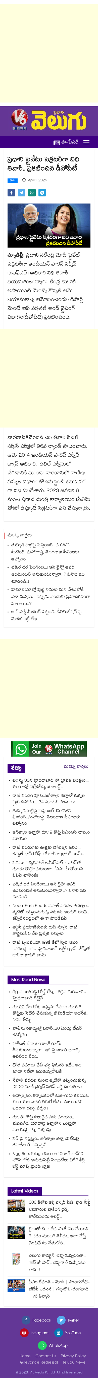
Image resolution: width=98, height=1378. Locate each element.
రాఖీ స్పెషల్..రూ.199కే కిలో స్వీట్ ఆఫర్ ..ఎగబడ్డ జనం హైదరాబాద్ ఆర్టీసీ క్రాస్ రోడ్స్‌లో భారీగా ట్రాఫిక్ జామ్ (51, 949)
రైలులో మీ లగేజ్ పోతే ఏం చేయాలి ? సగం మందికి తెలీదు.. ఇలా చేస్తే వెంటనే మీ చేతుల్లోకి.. (58, 1236)
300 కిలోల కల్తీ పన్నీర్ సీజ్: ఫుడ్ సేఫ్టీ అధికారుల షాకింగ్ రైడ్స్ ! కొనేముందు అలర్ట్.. (59, 1210)
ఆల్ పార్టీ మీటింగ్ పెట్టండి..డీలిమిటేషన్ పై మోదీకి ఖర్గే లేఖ (46, 616)
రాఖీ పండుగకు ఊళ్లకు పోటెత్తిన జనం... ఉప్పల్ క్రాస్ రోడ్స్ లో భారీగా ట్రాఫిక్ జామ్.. (48, 851)
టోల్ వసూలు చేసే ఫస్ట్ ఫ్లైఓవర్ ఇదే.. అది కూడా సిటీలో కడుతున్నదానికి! (47, 1069)
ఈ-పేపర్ (70, 142)
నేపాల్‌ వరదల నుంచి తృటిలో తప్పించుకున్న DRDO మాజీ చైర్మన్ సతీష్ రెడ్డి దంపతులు (49, 1084)
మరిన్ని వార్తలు (76, 767)
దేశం (12, 181)
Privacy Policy (73, 1356)
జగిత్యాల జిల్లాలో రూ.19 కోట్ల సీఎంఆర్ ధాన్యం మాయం (51, 836)
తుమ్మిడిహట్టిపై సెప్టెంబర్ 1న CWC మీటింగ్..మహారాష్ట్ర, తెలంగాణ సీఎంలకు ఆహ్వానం (45, 552)
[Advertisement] (49, 53)
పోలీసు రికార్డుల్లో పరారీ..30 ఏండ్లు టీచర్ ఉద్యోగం (47, 1032)
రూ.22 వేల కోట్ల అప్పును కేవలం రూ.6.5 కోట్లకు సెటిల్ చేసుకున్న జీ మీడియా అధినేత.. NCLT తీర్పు (50, 1014)
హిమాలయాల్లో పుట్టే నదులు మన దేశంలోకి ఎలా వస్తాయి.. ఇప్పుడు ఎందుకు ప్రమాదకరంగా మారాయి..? (50, 597)
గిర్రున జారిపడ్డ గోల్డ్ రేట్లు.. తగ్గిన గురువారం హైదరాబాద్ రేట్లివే (49, 995)
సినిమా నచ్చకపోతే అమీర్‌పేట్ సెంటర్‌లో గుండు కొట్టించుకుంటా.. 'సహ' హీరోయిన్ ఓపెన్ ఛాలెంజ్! (48, 870)
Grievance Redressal (39, 1363)
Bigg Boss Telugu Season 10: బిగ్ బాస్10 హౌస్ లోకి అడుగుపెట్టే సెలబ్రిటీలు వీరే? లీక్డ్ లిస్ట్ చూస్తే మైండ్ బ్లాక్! (49, 1161)
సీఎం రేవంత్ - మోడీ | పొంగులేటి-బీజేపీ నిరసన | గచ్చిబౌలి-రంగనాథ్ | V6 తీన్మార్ (59, 1290)
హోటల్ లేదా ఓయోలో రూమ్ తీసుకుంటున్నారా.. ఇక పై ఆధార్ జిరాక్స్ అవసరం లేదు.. (46, 1051)
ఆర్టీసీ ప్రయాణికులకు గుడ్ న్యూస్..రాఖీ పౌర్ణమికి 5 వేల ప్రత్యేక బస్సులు (45, 931)
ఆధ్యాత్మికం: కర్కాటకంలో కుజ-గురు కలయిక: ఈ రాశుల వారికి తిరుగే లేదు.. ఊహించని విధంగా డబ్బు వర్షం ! (51, 1102)
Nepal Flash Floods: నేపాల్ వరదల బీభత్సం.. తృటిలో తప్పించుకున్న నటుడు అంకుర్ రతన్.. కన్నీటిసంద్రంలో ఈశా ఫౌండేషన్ (51, 913)
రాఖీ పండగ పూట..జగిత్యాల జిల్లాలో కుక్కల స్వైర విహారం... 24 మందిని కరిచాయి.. (49, 799)
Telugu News (74, 1363)
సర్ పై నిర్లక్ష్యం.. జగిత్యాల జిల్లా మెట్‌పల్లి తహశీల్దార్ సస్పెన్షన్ (46, 1142)
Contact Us (45, 1356)
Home (25, 1356)
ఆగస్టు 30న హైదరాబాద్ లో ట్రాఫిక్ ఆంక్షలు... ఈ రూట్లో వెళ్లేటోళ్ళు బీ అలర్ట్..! (51, 784)
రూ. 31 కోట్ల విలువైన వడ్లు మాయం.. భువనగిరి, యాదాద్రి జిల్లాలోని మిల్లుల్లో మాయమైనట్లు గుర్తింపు (44, 1124)
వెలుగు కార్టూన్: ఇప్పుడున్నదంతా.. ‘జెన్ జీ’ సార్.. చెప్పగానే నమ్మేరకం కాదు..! (57, 1263)
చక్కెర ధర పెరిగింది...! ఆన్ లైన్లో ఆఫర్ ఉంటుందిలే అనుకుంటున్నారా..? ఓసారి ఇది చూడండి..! (48, 575)
